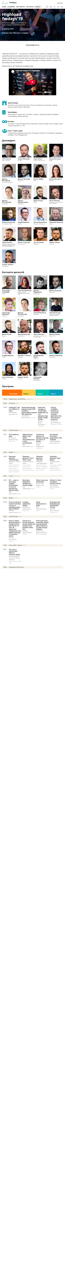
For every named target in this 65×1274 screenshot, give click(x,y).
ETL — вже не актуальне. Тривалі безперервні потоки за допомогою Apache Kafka (14, 485)
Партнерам (20, 6)
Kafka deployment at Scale (41, 504)
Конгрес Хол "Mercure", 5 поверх (15, 33)
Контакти (30, 6)
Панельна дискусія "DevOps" (39, 458)
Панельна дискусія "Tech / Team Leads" (28, 458)
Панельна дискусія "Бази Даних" (55, 458)
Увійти (37, 6)
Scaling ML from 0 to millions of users (14, 409)
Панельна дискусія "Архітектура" (14, 458)
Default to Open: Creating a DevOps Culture (55, 482)
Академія (11, 6)
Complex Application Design (26, 504)
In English (60, 3)
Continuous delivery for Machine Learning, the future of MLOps (42, 438)
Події (4, 6)
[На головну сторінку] (9, 2)
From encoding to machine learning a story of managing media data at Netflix (15, 506)
